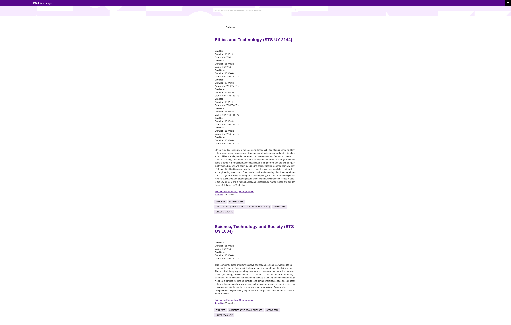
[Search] (295, 10)
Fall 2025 (220, 201)
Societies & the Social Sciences (245, 310)
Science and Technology (226, 191)
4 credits (219, 195)
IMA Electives (236, 201)
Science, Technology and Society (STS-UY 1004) (255, 229)
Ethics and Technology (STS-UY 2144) (253, 39)
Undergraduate (246, 191)
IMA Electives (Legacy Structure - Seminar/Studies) (243, 207)
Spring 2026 (280, 207)
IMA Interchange (42, 3)
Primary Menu (508, 3)
